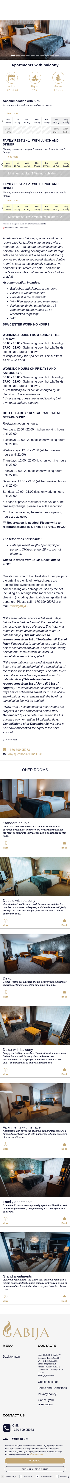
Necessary (11, 1476)
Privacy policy (47, 1394)
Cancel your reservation (46, 1402)
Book (64, 847)
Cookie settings (48, 1381)
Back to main (11, 1356)
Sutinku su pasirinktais (35, 1469)
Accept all (35, 1461)
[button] (5, 40)
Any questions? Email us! (25, 754)
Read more (12, 113)
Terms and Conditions (52, 1388)
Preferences (46, 1476)
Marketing (64, 1476)
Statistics (28, 1476)
